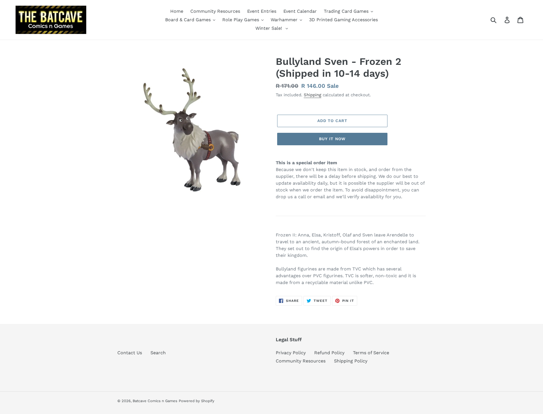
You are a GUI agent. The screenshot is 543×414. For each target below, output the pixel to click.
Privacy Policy (291, 352)
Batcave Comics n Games (155, 401)
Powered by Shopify (196, 401)
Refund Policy (329, 352)
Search (158, 352)
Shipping (312, 94)
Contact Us (129, 352)
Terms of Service (371, 352)
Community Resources (301, 361)
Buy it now (332, 138)
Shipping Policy (350, 361)
